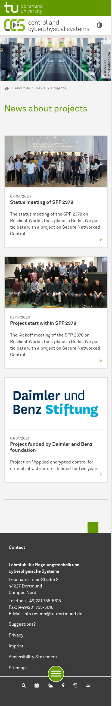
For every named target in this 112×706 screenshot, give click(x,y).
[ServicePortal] (75, 686)
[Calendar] (36, 686)
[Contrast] (99, 25)
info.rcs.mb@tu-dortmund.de (52, 613)
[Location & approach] (63, 686)
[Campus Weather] (50, 686)
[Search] (23, 686)
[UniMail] (88, 686)
